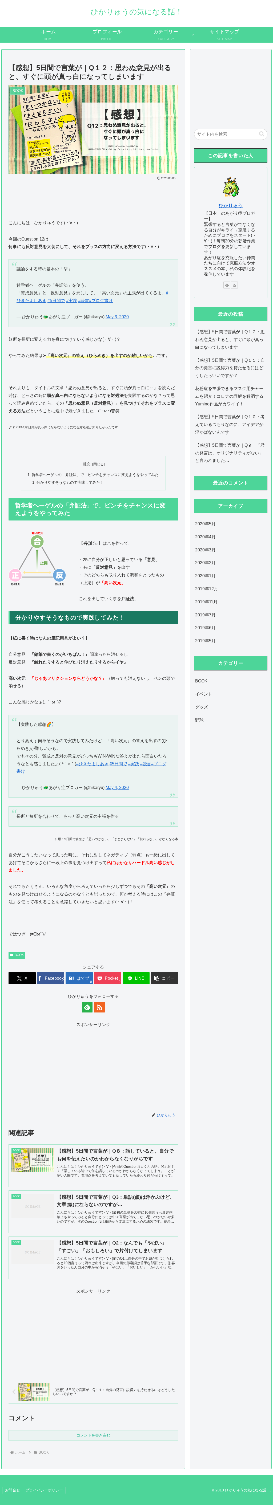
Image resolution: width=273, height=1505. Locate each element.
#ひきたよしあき (92, 764)
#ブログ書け (101, 300)
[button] (164, 978)
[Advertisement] (93, 197)
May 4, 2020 (117, 787)
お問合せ (12, 1490)
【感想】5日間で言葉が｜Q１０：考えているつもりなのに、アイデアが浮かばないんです (230, 424)
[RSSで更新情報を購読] (99, 1007)
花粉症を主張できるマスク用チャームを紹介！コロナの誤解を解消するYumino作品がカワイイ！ (229, 396)
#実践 (71, 300)
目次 (86, 464)
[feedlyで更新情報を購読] (87, 1007)
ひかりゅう (231, 205)
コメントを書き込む (93, 1435)
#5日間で (56, 300)
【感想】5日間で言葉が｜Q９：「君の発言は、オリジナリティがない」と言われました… (230, 453)
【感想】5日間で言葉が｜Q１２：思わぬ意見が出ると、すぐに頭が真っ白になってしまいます (230, 339)
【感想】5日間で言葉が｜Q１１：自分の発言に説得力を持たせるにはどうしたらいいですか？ (230, 368)
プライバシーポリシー (44, 1490)
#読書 (83, 300)
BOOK (19, 955)
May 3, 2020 (117, 317)
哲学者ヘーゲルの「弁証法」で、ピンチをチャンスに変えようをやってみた (95, 475)
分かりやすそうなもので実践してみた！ (70, 482)
